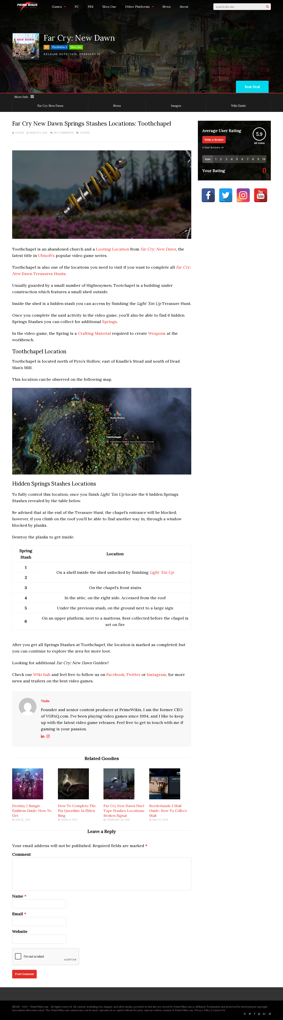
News (167, 7)
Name (17, 896)
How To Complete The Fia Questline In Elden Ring (77, 811)
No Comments (63, 132)
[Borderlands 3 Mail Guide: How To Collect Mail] (164, 797)
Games (57, 7)
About (184, 7)
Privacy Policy (202, 1010)
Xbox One (109, 7)
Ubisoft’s (47, 255)
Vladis (19, 132)
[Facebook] (254, 1014)
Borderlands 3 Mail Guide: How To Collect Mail (168, 811)
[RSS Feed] (245, 1014)
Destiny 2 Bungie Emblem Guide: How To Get (32, 811)
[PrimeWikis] (27, 10)
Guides (85, 132)
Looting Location (112, 249)
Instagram (156, 674)
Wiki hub (41, 674)
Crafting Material (94, 333)
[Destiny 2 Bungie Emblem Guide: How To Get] (27, 797)
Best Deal (252, 87)
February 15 (89, 54)
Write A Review (214, 139)
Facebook (115, 674)
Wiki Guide (238, 106)
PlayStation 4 (59, 47)
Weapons (157, 333)
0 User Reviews (211, 147)
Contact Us (218, 1010)
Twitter (133, 674)
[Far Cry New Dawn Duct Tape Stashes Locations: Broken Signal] (118, 797)
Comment (21, 854)
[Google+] (264, 1014)
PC (77, 7)
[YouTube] (259, 1014)
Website (19, 931)
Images (176, 106)
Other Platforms (137, 7)
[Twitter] (250, 1014)
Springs (109, 321)
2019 (73, 54)
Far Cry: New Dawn (50, 106)
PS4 (90, 7)
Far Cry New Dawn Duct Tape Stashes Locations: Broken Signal (124, 811)
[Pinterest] (270, 1014)
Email (17, 913)
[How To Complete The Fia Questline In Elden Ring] (73, 797)
